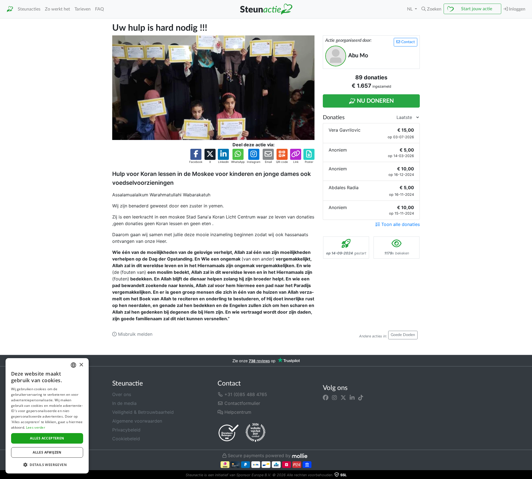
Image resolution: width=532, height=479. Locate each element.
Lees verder (35, 427)
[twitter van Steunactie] (343, 397)
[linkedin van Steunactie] (352, 397)
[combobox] (73, 365)
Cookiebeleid (126, 438)
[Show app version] (528, 475)
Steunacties (29, 9)
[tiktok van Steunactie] (360, 397)
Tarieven (83, 9)
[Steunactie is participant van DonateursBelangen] (229, 432)
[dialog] (47, 415)
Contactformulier (241, 403)
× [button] (81, 365)
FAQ (99, 9)
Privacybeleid (126, 430)
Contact (407, 42)
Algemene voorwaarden (137, 421)
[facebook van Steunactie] (325, 397)
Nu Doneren (374, 101)
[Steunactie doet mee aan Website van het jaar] (255, 432)
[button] (431, 9)
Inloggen (516, 9)
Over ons (121, 394)
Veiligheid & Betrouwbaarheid (143, 412)
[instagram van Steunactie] (334, 397)
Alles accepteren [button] (47, 438)
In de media (124, 403)
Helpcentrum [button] (237, 412)
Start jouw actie (476, 9)
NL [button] (410, 9)
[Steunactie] (10, 9)
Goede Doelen (403, 335)
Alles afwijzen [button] (47, 452)
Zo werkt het (57, 9)
